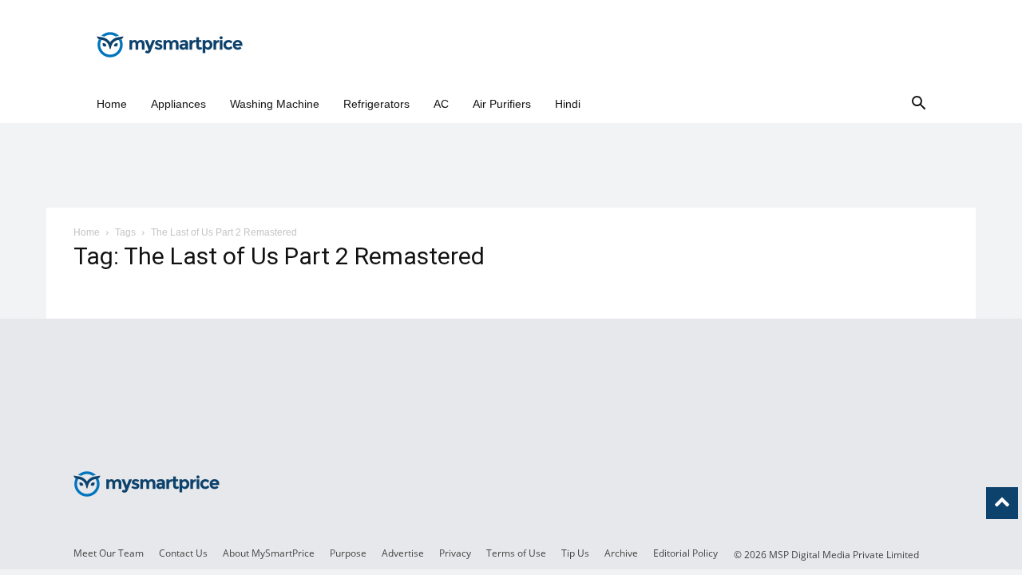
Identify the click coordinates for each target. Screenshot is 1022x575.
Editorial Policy (685, 553)
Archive (621, 553)
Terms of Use (516, 553)
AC (441, 103)
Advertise (403, 553)
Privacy (455, 553)
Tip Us (575, 553)
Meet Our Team (108, 553)
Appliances (178, 103)
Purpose (348, 553)
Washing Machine (274, 103)
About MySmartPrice (269, 553)
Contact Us (183, 553)
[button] (918, 104)
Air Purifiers (502, 103)
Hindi (567, 103)
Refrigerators (376, 103)
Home (112, 103)
